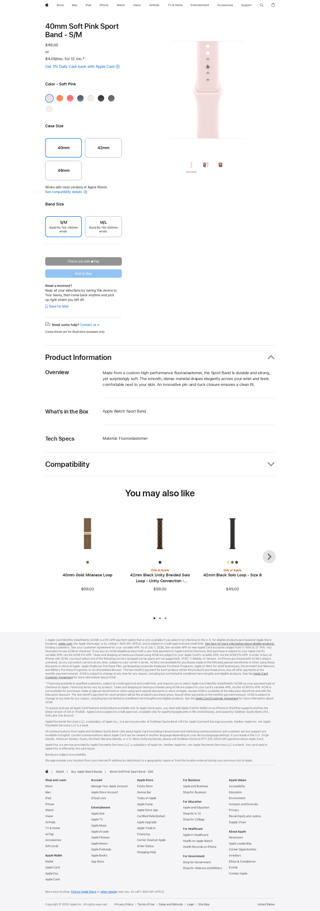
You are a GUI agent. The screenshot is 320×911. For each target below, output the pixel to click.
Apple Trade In (146, 828)
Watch (60, 771)
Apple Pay (51, 873)
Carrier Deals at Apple (151, 840)
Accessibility (237, 786)
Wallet (49, 861)
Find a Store (145, 786)
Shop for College (194, 819)
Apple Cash (52, 879)
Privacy (234, 810)
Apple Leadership (240, 843)
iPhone (49, 804)
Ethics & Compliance (242, 861)
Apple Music (99, 825)
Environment (237, 798)
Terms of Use (146, 904)
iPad (48, 798)
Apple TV (97, 819)
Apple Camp (145, 804)
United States (266, 904)
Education (235, 792)
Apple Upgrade (146, 822)
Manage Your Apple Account (109, 786)
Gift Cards (51, 846)
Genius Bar (144, 792)
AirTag (49, 834)
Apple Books (99, 855)
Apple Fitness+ (100, 837)
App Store (97, 861)
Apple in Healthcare (195, 835)
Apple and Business (195, 786)
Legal (190, 904)
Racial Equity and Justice (245, 816)
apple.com (65, 643)
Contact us (89, 325)
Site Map (203, 904)
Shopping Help (146, 852)
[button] (261, 5)
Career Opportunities (242, 849)
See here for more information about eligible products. (240, 643)
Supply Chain (237, 822)
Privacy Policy (124, 904)
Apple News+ (99, 843)
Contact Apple (238, 873)
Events (233, 867)
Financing (143, 834)
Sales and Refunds (171, 904)
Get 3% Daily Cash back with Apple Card (80, 66)
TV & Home (52, 828)
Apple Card (52, 867)
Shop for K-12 (192, 813)
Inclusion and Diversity (243, 804)
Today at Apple (146, 798)
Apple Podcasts (101, 849)
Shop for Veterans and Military (202, 868)
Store (48, 786)
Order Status (145, 846)
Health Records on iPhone (199, 847)
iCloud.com (98, 798)
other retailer (108, 891)
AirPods (50, 822)
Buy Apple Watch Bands (86, 771)
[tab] (191, 165)
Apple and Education (196, 807)
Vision (49, 816)
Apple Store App (147, 810)
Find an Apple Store (83, 891)
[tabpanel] (208, 89)
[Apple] (46, 771)
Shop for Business (194, 792)
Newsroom (236, 837)
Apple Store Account (104, 792)
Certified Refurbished (150, 816)
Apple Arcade (100, 831)
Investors (235, 855)
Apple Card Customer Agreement (217, 698)
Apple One (97, 813)
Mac (48, 792)
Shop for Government (197, 862)
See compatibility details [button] (64, 192)
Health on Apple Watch (197, 841)
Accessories (53, 840)
